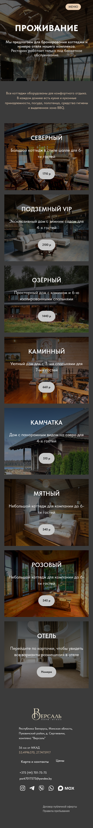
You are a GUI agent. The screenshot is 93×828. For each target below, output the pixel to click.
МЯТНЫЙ (47, 744)
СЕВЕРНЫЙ (47, 388)
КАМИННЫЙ (46, 601)
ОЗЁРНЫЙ (46, 530)
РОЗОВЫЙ (47, 815)
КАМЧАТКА (46, 672)
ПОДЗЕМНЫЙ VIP (46, 459)
